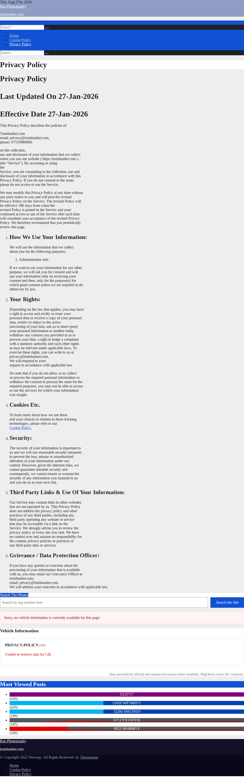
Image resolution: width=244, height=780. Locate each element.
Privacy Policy (20, 44)
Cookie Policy (20, 40)
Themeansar (89, 757)
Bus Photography (13, 6)
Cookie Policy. (21, 428)
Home (14, 36)
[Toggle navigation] (2, 24)
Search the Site (227, 602)
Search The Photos (14, 595)
